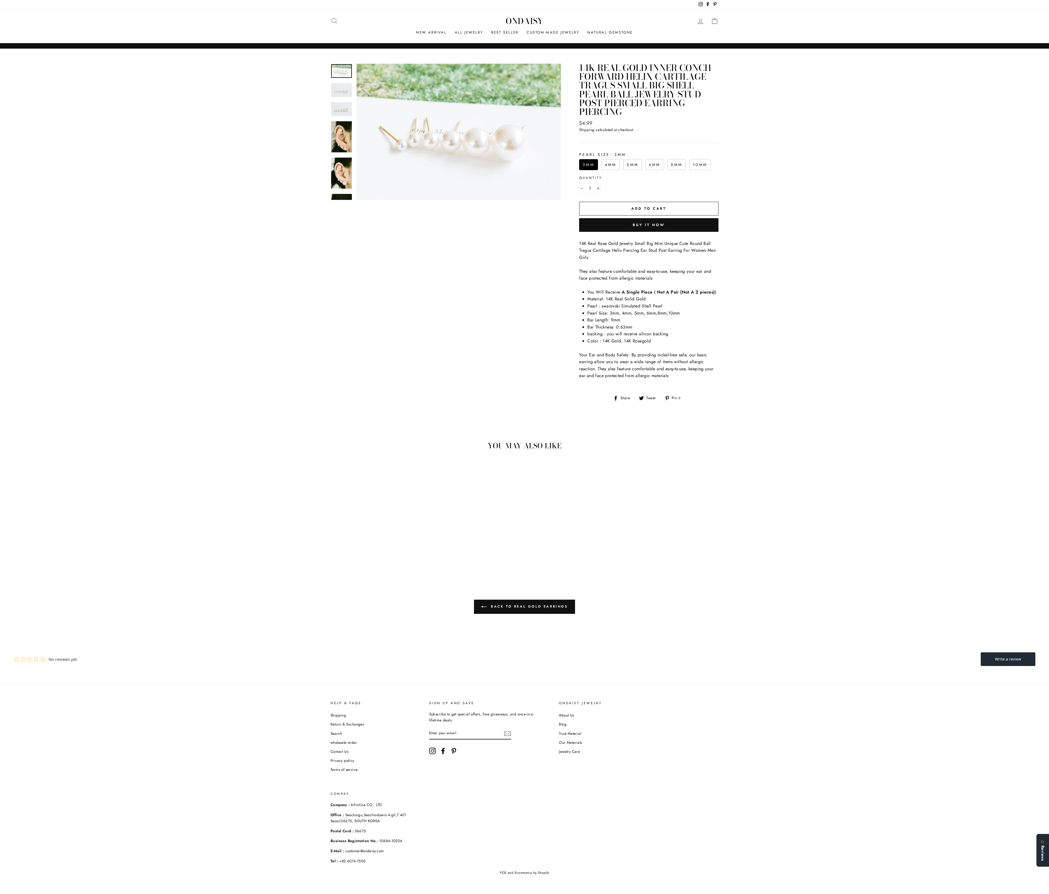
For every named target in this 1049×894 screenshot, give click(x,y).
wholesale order (344, 742)
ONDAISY (524, 21)
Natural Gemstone (610, 32)
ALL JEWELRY (469, 32)
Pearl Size (602, 154)
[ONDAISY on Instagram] (432, 751)
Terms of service (344, 769)
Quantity (590, 177)
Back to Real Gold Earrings (528, 606)
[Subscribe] (507, 733)
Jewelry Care (569, 751)
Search (336, 733)
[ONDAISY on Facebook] (443, 751)
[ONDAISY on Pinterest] (453, 751)
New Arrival (431, 32)
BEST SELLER (504, 32)
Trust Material (570, 733)
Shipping (586, 129)
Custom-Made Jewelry (553, 32)
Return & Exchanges (347, 724)
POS (503, 872)
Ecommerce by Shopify (532, 872)
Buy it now (649, 224)
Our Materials (570, 742)
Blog (563, 724)
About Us (566, 715)
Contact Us (339, 751)
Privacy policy (342, 760)
